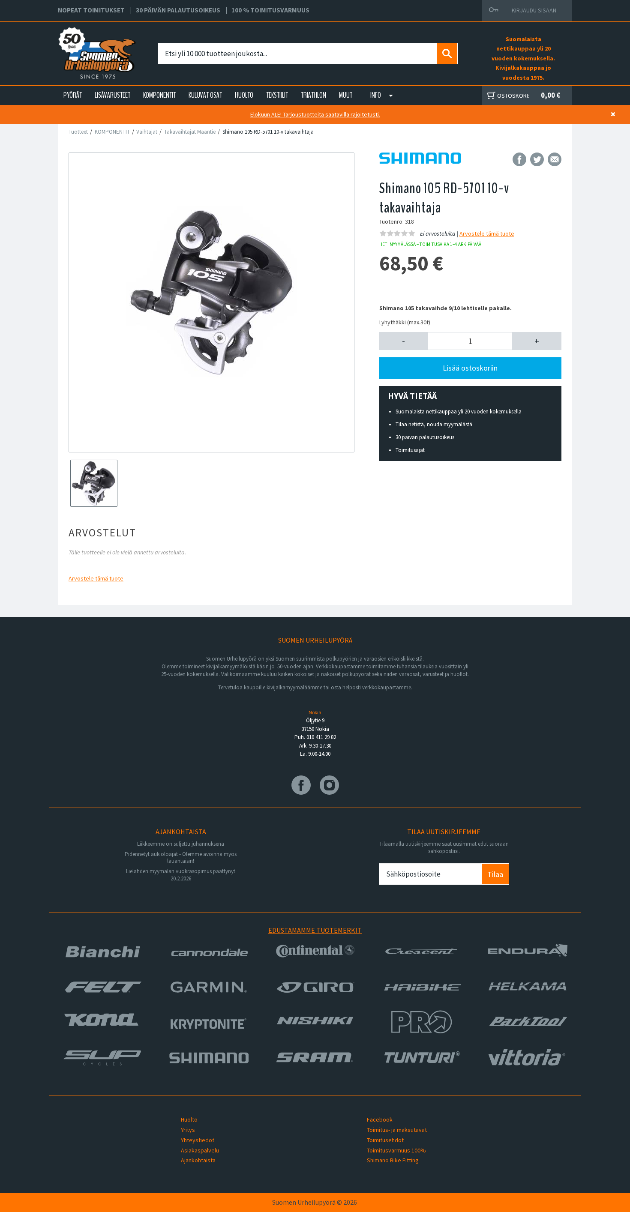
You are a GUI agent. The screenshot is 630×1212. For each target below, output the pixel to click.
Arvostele (96, 578)
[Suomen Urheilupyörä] (78, 43)
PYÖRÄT (72, 95)
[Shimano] (420, 159)
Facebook (380, 1119)
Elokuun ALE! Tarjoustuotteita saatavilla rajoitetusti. (315, 114)
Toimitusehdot (385, 1140)
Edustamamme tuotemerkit (315, 930)
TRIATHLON (313, 95)
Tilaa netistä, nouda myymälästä (434, 424)
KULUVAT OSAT (205, 95)
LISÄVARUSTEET (112, 95)
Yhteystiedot (197, 1140)
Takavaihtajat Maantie (190, 131)
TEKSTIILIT (277, 95)
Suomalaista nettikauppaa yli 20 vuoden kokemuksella (459, 411)
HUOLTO (244, 95)
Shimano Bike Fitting (393, 1160)
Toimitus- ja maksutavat (397, 1130)
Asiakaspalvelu (200, 1150)
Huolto (189, 1119)
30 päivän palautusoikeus (425, 437)
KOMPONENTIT (159, 95)
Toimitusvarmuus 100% (396, 1150)
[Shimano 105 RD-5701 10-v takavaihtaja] (211, 292)
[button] (404, 341)
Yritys (188, 1130)
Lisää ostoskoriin (470, 368)
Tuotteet (78, 131)
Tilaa (495, 874)
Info (375, 95)
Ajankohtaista (198, 1160)
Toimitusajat (410, 450)
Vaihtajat (146, 131)
